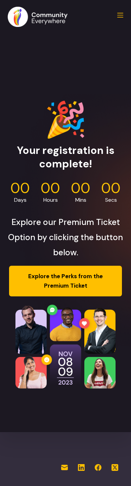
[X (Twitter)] (114, 467)
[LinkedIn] (81, 467)
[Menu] (120, 15)
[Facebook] (98, 467)
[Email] (64, 467)
